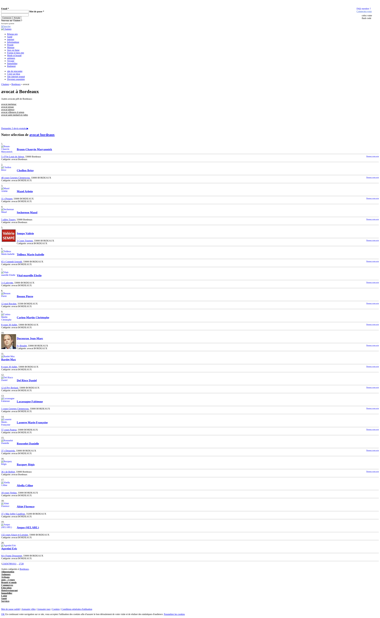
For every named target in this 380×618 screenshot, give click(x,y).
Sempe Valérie (25, 233)
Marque (10, 47)
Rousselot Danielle (28, 443)
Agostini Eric (9, 548)
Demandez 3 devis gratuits (14, 128)
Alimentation (7, 571)
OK (3, 614)
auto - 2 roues (8, 579)
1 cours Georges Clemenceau (15, 408)
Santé (9, 36)
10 (13, 563)
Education (6, 588)
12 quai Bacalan (8, 303)
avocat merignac (8, 104)
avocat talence (7, 109)
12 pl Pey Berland (9, 387)
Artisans (5, 577)
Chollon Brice (25, 170)
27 (20, 563)
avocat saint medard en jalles (14, 115)
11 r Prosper (6, 198)
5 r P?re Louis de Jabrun (12, 156)
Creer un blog (13, 74)
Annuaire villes (28, 609)
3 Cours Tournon (25, 240)
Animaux (6, 574)
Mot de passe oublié (10, 609)
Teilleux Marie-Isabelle (30, 254)
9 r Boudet (22, 345)
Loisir (4, 596)
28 (22, 563)
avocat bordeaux (42, 135)
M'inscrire (6, 26)
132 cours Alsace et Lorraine (14, 534)
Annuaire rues (43, 609)
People (10, 45)
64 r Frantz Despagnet (11, 555)
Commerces (7, 585)
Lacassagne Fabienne (30, 401)
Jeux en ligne (13, 50)
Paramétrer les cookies (174, 614)
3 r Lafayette (7, 282)
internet (10, 39)
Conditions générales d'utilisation (76, 609)
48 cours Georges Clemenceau (15, 177)
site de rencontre (14, 71)
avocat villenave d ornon (12, 112)
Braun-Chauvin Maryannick (34, 149)
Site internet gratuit (16, 76)
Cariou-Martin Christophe (33, 317)
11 (15, 563)
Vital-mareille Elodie (29, 275)
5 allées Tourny (8, 219)
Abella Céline (25, 485)
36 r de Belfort (8, 472)
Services (5, 601)
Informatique (13, 42)
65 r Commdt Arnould (11, 261)
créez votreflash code (367, 16)
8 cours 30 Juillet (9, 324)
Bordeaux (16, 84)
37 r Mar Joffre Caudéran (13, 514)
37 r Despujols (8, 450)
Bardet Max (8, 359)
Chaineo (5, 84)
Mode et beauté (14, 55)
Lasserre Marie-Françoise (32, 422)
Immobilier (12, 63)
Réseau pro (12, 34)
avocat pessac (7, 107)
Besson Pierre (25, 296)
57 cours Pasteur (8, 429)
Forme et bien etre (15, 53)
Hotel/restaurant (9, 590)
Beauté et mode (9, 582)
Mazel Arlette (25, 191)
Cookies (56, 609)
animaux (11, 58)
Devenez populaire (16, 79)
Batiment (11, 66)
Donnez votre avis (372, 156)
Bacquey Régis (26, 464)
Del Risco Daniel (27, 380)
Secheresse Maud (27, 212)
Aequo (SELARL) (28, 527)
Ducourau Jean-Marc (30, 338)
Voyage (10, 61)
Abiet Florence (25, 506)
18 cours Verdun (9, 492)
